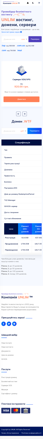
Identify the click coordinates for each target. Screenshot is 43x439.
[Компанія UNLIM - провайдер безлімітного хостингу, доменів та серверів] (11, 3)
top (3, 45)
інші (20, 50)
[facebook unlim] (3, 324)
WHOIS (4, 359)
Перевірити (34, 131)
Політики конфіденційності (31, 433)
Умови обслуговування (10, 433)
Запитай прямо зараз (10, 32)
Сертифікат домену (9, 393)
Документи (5, 351)
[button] (18, 114)
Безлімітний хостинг (9, 381)
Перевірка (35, 39)
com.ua (21, 45)
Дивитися (21, 99)
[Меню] (39, 3)
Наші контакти (7, 347)
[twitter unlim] (9, 324)
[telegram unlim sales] (14, 324)
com (4, 50)
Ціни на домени (7, 355)
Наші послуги (6, 343)
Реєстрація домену (9, 377)
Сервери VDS (6, 385)
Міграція (4, 389)
